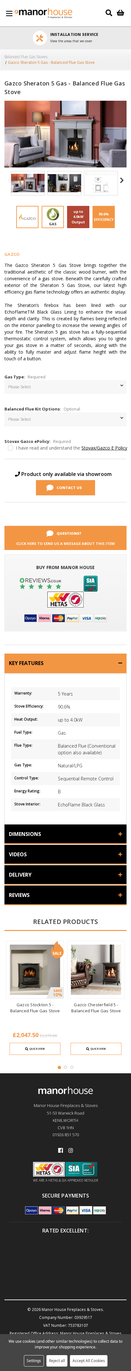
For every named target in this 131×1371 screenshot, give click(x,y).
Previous (9, 183)
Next (122, 183)
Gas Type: (24, 377)
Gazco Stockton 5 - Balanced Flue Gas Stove (35, 1007)
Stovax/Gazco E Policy (104, 448)
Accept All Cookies (88, 1360)
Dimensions (25, 834)
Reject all (57, 1360)
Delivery (20, 874)
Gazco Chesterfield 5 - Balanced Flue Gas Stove (96, 1007)
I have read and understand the (71, 448)
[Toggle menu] (9, 13)
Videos (18, 854)
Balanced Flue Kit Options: (42, 409)
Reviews (19, 895)
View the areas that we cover (71, 41)
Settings (34, 1360)
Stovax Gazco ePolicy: (37, 441)
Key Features (26, 663)
